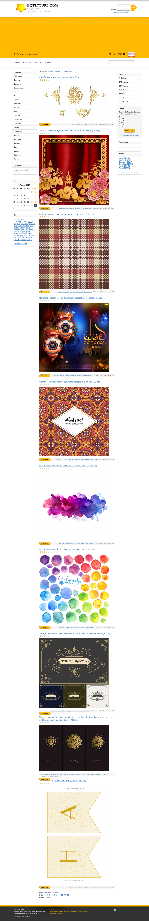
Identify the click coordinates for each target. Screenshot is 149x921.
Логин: (114, 5)
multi (74, 543)
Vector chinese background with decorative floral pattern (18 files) (69, 130)
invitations (73, 774)
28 (68, 895)
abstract (17, 219)
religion (67, 375)
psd (88, 887)
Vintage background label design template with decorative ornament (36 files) (75, 633)
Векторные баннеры (70, 911)
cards (83, 774)
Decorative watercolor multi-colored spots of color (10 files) (66, 549)
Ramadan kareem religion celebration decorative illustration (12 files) (71, 298)
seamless (59, 459)
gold (23, 232)
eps (92, 124)
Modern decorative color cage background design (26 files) (66, 214)
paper (25, 234)
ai (91, 292)
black (22, 224)
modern (60, 292)
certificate (89, 774)
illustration (86, 375)
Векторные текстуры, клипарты (51, 71)
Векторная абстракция (56, 911)
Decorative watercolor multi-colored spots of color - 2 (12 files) (68, 465)
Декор (70, 71)
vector (82, 124)
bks (18, 224)
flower (31, 230)
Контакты (60, 913)
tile (72, 459)
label (63, 711)
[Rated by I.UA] (119, 912)
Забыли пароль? (125, 12)
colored (78, 543)
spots (82, 543)
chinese (64, 208)
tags (102, 774)
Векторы (64, 71)
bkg (15, 224)
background (70, 208)
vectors (23, 240)
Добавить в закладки (25, 54)
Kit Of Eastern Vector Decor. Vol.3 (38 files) (59, 77)
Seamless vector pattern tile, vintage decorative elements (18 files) (70, 382)
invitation (17, 234)
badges (98, 774)
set (15, 237)
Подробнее (44, 124)
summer (24, 237)
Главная (51, 909)
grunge (28, 232)
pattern (87, 208)
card (15, 226)
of (74, 124)
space (69, 887)
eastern (78, 124)
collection (25, 226)
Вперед (47, 897)
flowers (16, 232)
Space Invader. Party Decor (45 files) (69, 780)
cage (74, 292)
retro (25, 235)
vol (89, 124)
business (32, 224)
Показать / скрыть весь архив (129, 172)
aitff (24, 219)
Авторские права (19, 916)
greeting (79, 774)
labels (94, 774)
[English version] (131, 54)
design (86, 292)
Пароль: (113, 9)
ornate (64, 774)
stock (19, 237)
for (51, 774)
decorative (78, 208)
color (71, 292)
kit (72, 124)
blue (26, 224)
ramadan (56, 375)
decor (86, 124)
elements (87, 459)
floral (82, 208)
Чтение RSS (115, 54)
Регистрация (115, 12)
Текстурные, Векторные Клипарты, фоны (37, 8)
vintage (76, 459)
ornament (85, 711)
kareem (62, 375)
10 (62, 895)
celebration (73, 375)
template (72, 711)
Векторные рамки (82, 911)
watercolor (69, 543)
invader (74, 887)
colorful (16, 228)
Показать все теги (20, 244)
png (85, 887)
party (78, 887)
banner (30, 222)
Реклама (27, 916)
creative (22, 228)
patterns (16, 235)
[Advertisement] (74, 33)
